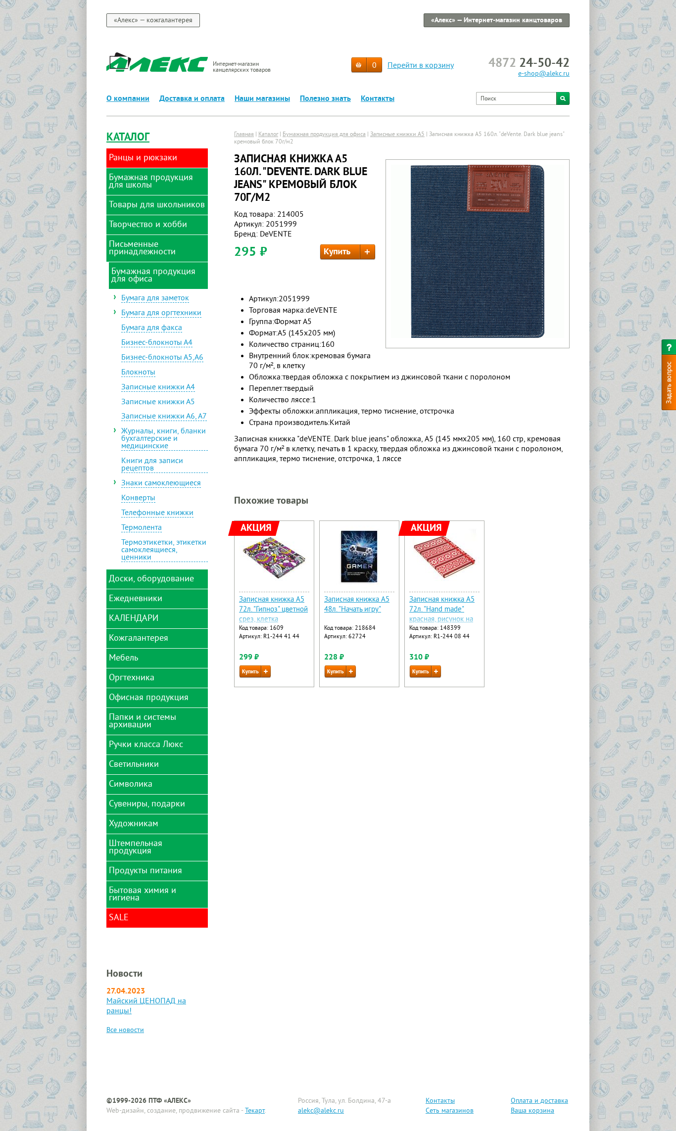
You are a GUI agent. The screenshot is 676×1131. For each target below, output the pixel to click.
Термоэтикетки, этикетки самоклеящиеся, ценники (163, 550)
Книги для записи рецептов (152, 465)
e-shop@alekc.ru (544, 74)
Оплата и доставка (539, 1101)
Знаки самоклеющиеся (161, 484)
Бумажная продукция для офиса (324, 135)
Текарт (255, 1111)
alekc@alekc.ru (321, 1111)
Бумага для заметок (155, 299)
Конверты (138, 499)
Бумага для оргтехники (161, 314)
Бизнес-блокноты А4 (157, 343)
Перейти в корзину (420, 66)
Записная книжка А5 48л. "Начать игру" (356, 604)
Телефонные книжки (157, 514)
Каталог (127, 137)
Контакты (377, 99)
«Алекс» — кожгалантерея (153, 20)
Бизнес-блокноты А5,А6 (162, 358)
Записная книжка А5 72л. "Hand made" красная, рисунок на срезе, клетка (442, 614)
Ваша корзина (532, 1111)
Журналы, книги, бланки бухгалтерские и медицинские (163, 439)
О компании (127, 99)
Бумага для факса (151, 328)
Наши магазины (262, 99)
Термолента (141, 528)
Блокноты (138, 373)
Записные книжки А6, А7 (164, 417)
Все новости (125, 1030)
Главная (244, 135)
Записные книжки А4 (158, 388)
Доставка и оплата (192, 99)
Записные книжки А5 (158, 402)
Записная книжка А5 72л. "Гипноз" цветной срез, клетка (273, 609)
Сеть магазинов (450, 1111)
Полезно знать (325, 99)
